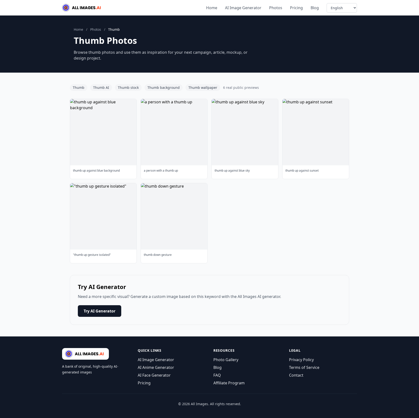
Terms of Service (304, 367)
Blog (315, 7)
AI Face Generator (154, 375)
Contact (296, 375)
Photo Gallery (225, 359)
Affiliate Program (229, 383)
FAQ (217, 375)
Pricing (296, 7)
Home (211, 7)
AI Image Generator (243, 7)
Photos (275, 7)
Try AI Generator (99, 311)
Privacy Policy (301, 359)
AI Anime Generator (156, 367)
